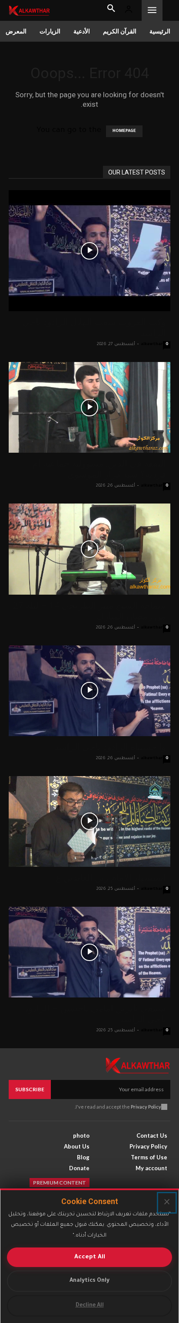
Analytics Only (89, 1281)
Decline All (90, 1306)
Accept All (89, 1257)
